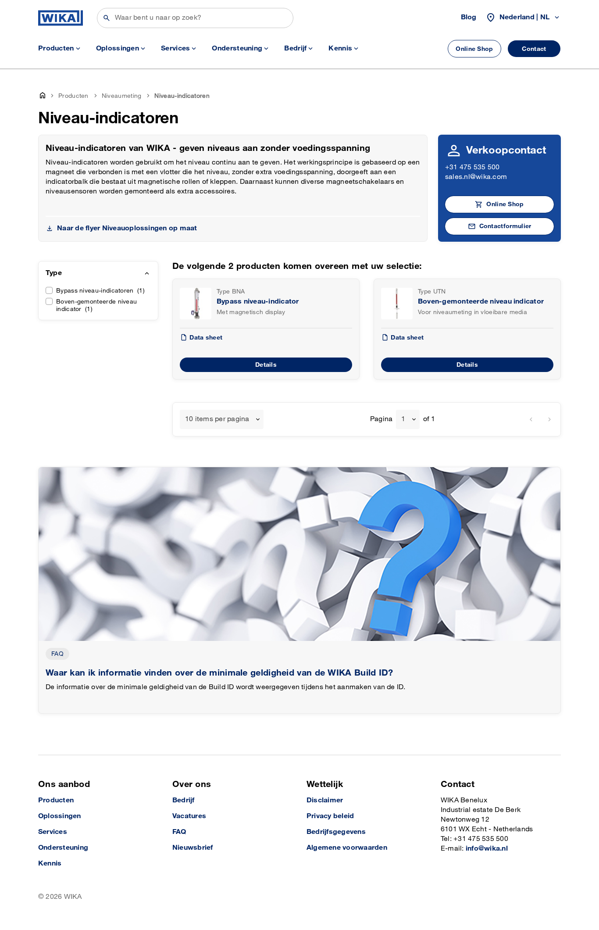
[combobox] (222, 419)
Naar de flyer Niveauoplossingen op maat (127, 228)
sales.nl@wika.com (476, 177)
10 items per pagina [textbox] (217, 419)
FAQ (57, 654)
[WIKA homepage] (60, 18)
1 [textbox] (403, 419)
